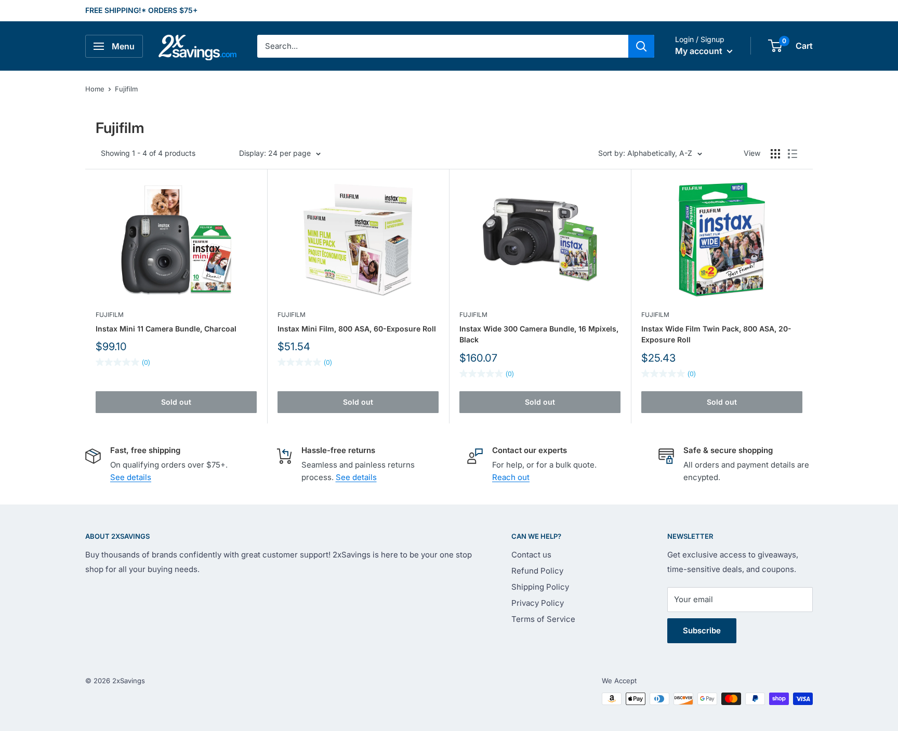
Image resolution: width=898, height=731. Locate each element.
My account (699, 51)
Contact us (531, 555)
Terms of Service (543, 619)
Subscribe (702, 630)
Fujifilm (126, 89)
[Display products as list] (792, 153)
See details (130, 477)
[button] (775, 45)
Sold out (176, 401)
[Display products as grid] (775, 153)
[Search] (641, 46)
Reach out (511, 477)
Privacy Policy (537, 603)
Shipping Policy (540, 587)
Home (94, 89)
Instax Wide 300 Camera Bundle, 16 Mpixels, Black (538, 334)
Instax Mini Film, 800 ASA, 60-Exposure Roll (357, 328)
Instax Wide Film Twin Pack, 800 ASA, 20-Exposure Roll (716, 334)
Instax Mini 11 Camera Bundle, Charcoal (166, 328)
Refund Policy (537, 571)
